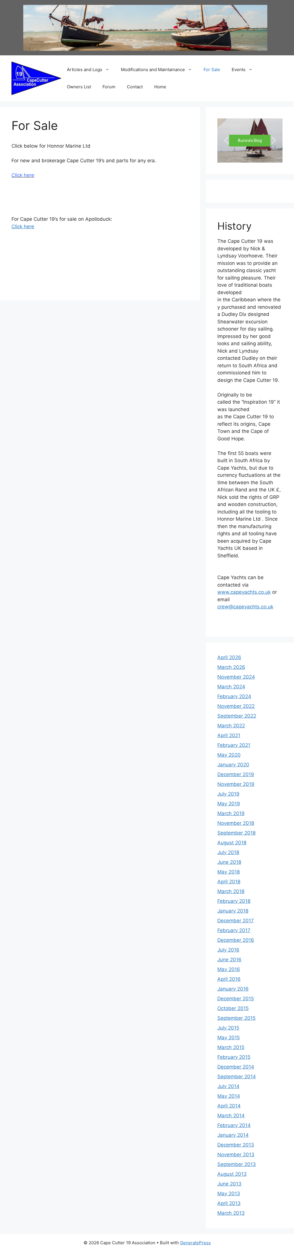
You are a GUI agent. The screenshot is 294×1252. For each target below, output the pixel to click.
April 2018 (228, 881)
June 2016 (229, 959)
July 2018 (228, 852)
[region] (250, 140)
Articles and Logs (84, 69)
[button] (226, 140)
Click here (22, 226)
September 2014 (236, 1076)
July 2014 (228, 1086)
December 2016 (235, 940)
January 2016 (233, 989)
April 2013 (229, 1203)
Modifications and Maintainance (153, 69)
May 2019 (228, 803)
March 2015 (230, 1047)
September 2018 (236, 833)
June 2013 (229, 1184)
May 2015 (228, 1037)
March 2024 (231, 687)
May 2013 (228, 1193)
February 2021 (233, 745)
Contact (135, 86)
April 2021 (228, 735)
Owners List (79, 86)
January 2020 (233, 764)
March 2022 (231, 725)
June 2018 (229, 862)
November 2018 (235, 823)
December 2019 (235, 774)
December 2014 (235, 1067)
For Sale (212, 69)
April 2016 (229, 979)
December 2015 (235, 998)
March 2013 (231, 1213)
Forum (108, 86)
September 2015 (236, 1018)
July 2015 (228, 1028)
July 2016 (228, 950)
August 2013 (232, 1174)
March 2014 (231, 1115)
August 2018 (231, 842)
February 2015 (233, 1057)
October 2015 (233, 1008)
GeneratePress (195, 1242)
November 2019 (235, 784)
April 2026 (229, 657)
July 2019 (228, 794)
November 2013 (235, 1154)
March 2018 (230, 891)
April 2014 (229, 1106)
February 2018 (233, 901)
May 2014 (228, 1096)
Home (160, 86)
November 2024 (236, 677)
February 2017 (233, 930)
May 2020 (229, 755)
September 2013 (236, 1164)
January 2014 (233, 1135)
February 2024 (234, 696)
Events (238, 69)
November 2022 (236, 706)
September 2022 (236, 716)
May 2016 (228, 969)
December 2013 (235, 1145)
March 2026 (231, 667)
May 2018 (228, 872)
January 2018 (232, 911)
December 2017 (235, 920)
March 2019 (231, 813)
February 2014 (234, 1125)
